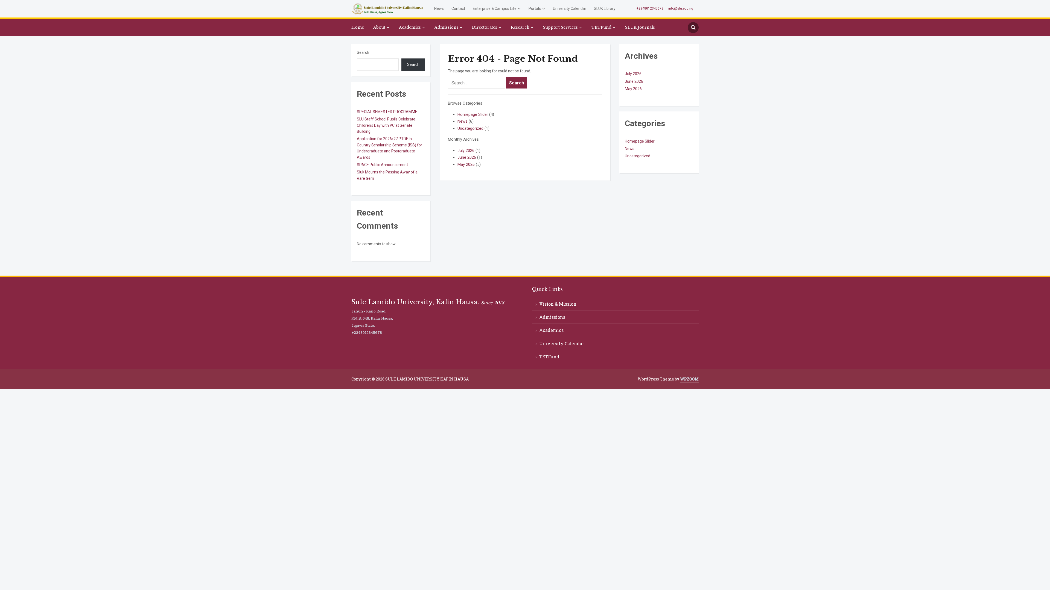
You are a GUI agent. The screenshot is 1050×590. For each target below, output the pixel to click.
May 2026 (466, 164)
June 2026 (466, 157)
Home (357, 27)
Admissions (446, 27)
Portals (535, 8)
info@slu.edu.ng (680, 8)
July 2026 (465, 150)
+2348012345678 (650, 8)
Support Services (560, 27)
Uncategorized (470, 128)
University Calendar (569, 8)
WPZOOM (689, 379)
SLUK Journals (640, 27)
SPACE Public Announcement (382, 165)
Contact (458, 8)
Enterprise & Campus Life (495, 8)
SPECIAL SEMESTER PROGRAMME (387, 112)
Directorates (484, 27)
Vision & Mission (557, 304)
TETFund (601, 27)
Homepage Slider (472, 114)
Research (520, 27)
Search (363, 52)
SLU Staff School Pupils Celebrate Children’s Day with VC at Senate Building (386, 125)
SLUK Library (605, 8)
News (439, 8)
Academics (410, 27)
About (379, 27)
